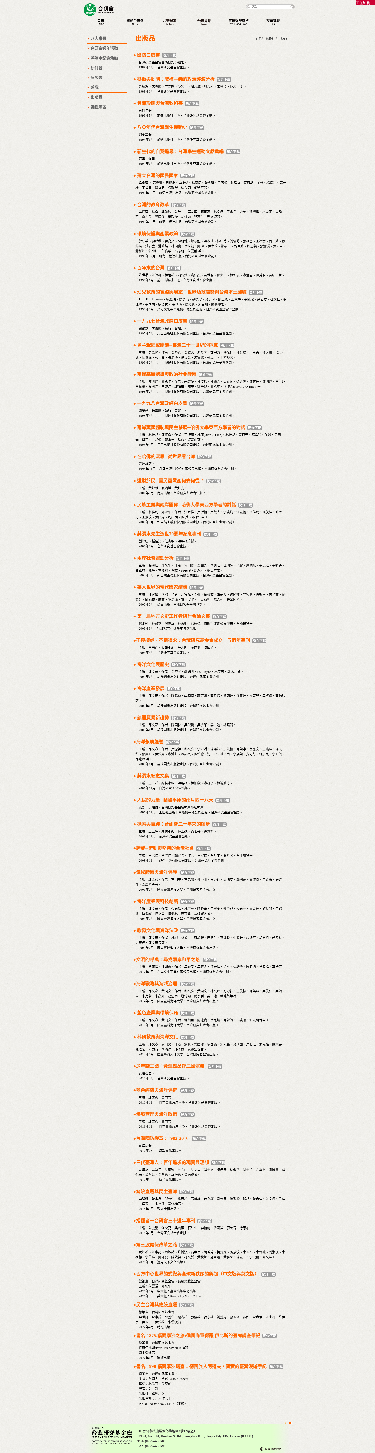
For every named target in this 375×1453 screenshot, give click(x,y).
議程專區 (98, 107)
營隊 (95, 87)
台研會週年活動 (104, 48)
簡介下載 (169, 55)
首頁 (259, 38)
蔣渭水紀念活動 (104, 58)
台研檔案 (270, 38)
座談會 (96, 78)
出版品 (96, 97)
